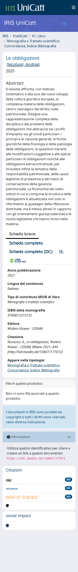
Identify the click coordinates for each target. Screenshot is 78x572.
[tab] (61, 251)
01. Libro (39, 36)
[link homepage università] (25, 7)
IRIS (5, 36)
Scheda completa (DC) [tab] (30, 251)
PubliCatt (20, 36)
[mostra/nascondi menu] (74, 7)
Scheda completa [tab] (26, 243)
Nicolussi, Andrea (23, 64)
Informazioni (20, 437)
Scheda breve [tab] (22, 233)
